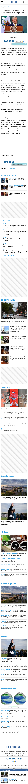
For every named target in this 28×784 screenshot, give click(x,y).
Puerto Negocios (9, 755)
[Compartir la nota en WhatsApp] (10, 41)
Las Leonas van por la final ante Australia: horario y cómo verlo (14, 225)
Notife (14, 755)
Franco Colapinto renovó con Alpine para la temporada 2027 (15, 239)
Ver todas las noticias (7, 255)
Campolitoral (4, 751)
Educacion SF (20, 755)
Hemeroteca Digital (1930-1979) (8, 765)
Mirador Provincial (13, 753)
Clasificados (18, 751)
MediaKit (20, 769)
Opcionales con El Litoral (11, 769)
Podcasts (6, 753)
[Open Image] (3, 18)
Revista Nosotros (11, 751)
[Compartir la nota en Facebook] (4, 41)
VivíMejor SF (21, 753)
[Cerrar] (25, 43)
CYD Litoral (24, 751)
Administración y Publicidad (7, 767)
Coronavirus (12, 168)
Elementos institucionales (21, 767)
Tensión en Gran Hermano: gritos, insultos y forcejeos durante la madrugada (15, 251)
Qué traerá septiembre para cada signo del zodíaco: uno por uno (14, 245)
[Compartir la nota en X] (7, 41)
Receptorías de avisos (21, 765)
